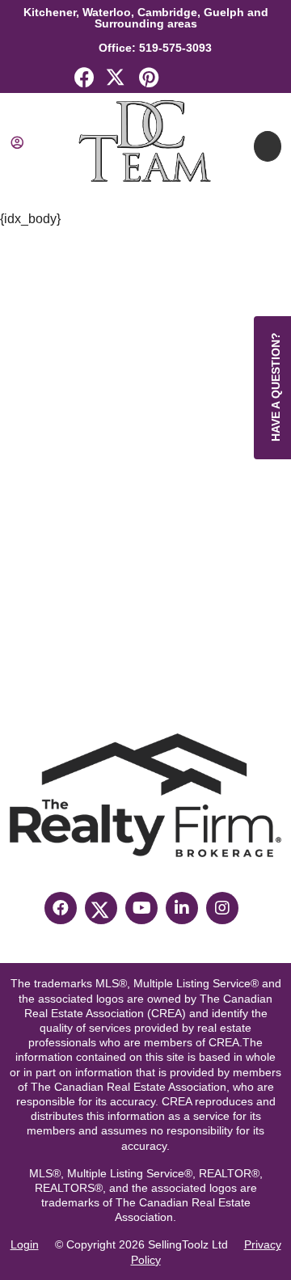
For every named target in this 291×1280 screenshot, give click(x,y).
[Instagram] (222, 908)
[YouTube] (141, 908)
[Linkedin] (182, 908)
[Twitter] (116, 80)
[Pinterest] (149, 80)
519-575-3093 (174, 47)
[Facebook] (84, 80)
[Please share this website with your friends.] (213, 80)
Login (25, 1244)
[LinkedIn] (181, 80)
